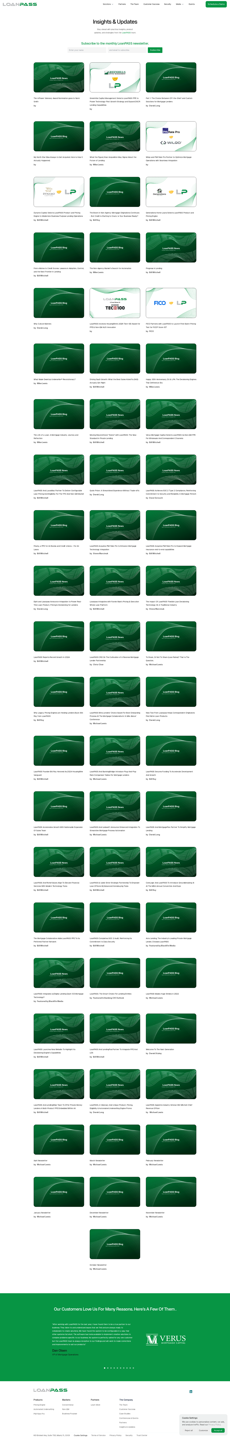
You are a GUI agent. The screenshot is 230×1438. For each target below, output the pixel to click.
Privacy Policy (214, 1424)
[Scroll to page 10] (134, 1368)
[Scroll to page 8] (127, 1368)
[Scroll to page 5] (117, 1368)
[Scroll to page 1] (104, 1368)
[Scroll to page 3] (111, 1368)
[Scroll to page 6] (120, 1368)
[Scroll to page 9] (130, 1368)
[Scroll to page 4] (114, 1368)
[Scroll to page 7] (123, 1368)
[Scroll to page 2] (107, 1368)
